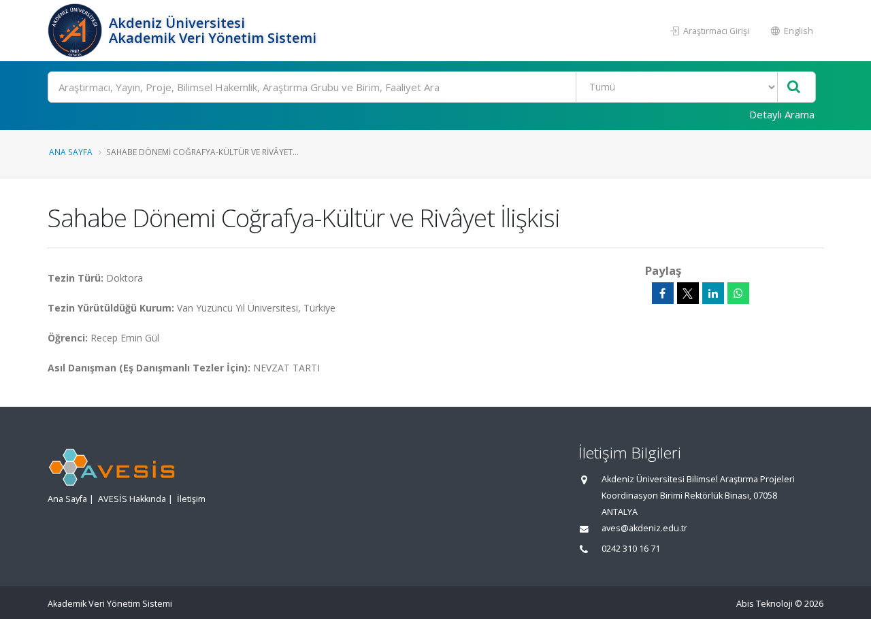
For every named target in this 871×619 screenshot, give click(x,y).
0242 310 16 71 (631, 548)
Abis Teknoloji (764, 603)
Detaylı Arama (782, 114)
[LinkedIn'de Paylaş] (713, 293)
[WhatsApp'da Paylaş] (738, 293)
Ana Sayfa (71, 151)
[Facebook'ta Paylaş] (663, 293)
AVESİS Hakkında (132, 499)
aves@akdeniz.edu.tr (644, 528)
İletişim (191, 499)
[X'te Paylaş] (688, 293)
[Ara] (793, 87)
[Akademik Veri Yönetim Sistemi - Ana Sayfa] (76, 30)
